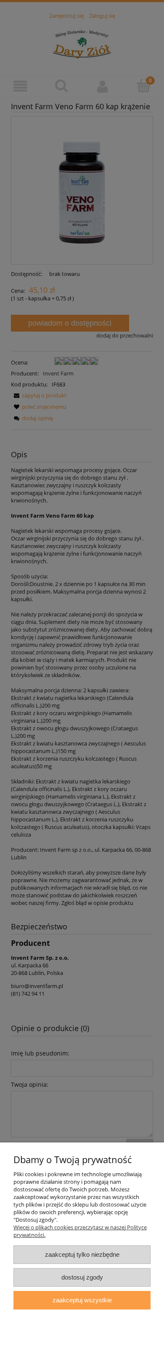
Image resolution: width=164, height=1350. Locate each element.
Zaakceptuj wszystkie (82, 1300)
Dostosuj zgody (82, 1277)
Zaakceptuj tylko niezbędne (82, 1254)
